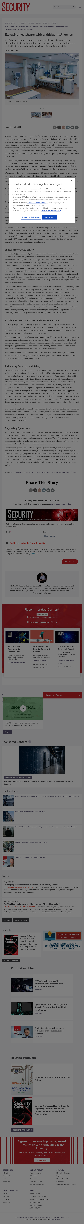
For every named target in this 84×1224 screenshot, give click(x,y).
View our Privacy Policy (51, 211)
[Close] (71, 180)
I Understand (49, 217)
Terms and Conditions (36, 202)
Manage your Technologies (31, 217)
